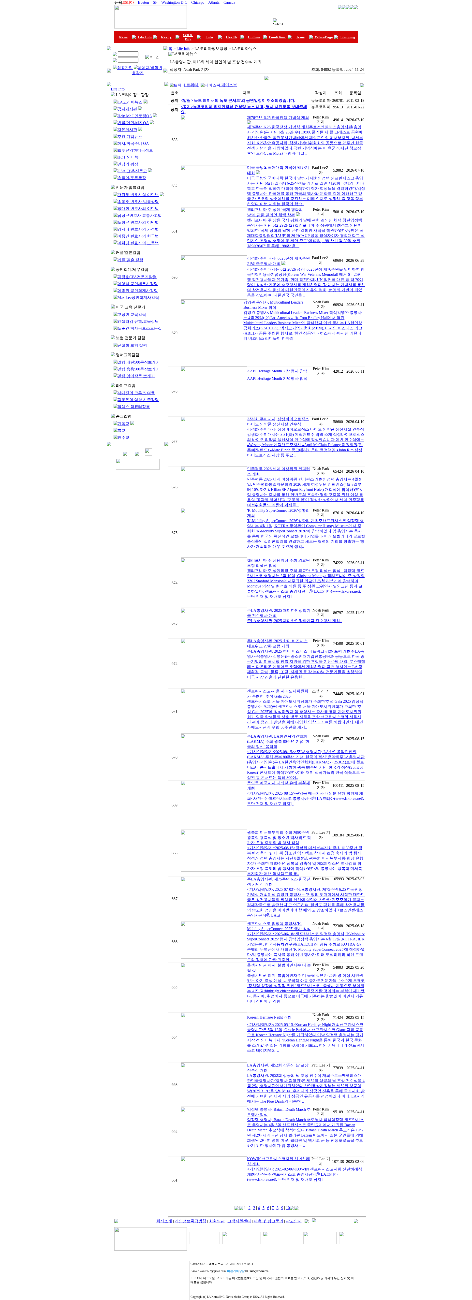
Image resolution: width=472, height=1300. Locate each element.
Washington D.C (174, 2)
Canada (229, 2)
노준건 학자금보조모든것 (140, 328)
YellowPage (323, 37)
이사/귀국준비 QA (133, 143)
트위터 (192, 85)
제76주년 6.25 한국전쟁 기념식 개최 (278, 118)
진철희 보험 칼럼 (132, 345)
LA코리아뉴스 (130, 102)
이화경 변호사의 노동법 (138, 243)
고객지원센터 (239, 1221)
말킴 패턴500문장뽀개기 (139, 362)
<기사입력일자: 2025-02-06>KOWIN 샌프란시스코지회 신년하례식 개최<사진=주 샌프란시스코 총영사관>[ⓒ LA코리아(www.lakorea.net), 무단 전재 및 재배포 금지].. (304, 1174)
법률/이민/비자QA (133, 123)
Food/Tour (277, 37)
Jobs (209, 37)
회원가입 (125, 68)
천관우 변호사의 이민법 (138, 195)
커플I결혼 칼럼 (130, 260)
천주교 (123, 437)
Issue (300, 37)
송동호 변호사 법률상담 (138, 202)
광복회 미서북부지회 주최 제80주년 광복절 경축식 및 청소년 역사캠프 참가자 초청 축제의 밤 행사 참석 (279, 837)
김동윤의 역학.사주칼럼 (138, 400)
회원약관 (217, 1221)
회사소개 (164, 1221)
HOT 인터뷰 (128, 157)
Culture (254, 37)
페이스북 (228, 85)
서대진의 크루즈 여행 (136, 393)
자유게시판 (127, 130)
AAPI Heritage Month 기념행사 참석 (277, 371)
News (123, 37)
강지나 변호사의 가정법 (138, 229)
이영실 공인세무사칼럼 (138, 284)
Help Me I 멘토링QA (135, 116)
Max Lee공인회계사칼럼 (138, 297)
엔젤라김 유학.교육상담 (138, 321)
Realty (166, 37)
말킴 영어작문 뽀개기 (136, 376)
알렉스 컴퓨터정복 (134, 407)
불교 (121, 430)
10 (288, 1208)
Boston (143, 2)
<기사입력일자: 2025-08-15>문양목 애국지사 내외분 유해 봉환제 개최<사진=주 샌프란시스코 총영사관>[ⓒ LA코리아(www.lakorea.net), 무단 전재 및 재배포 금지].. (305, 798)
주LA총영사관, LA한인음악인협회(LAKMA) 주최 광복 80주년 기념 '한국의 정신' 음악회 (278, 741)
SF (155, 2)
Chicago (197, 2)
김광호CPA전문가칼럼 (137, 277)
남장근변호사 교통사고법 (140, 215)
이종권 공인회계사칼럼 (138, 291)
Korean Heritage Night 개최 (269, 1017)
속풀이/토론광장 (132, 178)
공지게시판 (127, 109)
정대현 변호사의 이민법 (138, 208)
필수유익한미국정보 (135, 150)
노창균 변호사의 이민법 (138, 222)
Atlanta (214, 2)
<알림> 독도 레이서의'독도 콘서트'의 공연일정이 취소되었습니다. (238, 100)
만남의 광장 (128, 164)
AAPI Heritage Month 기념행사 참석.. (278, 378)
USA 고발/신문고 (132, 171)
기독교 (123, 424)
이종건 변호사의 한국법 (138, 236)
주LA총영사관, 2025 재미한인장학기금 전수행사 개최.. (294, 621)
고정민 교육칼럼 (132, 314)
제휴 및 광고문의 (268, 1221)
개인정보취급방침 (190, 1221)
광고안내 (294, 1221)
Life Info (145, 37)
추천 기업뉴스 (130, 136)
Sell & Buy (188, 37)
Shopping (347, 37)
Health (231, 37)
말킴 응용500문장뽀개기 (139, 369)
